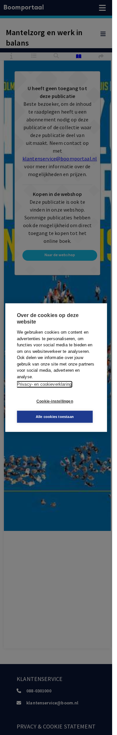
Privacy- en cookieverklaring (44, 384)
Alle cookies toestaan (55, 416)
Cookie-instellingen (54, 401)
